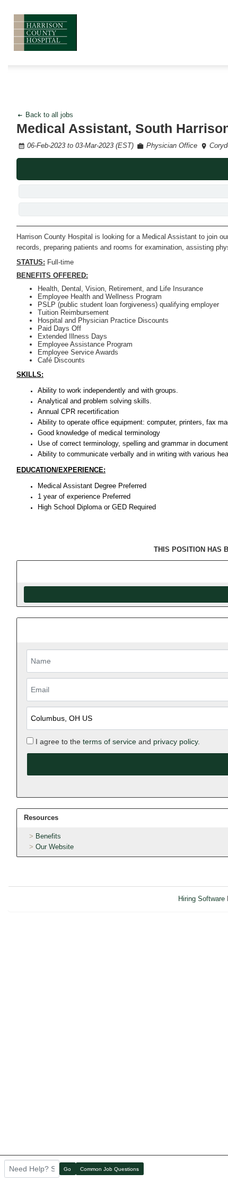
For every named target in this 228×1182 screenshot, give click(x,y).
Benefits (48, 836)
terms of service (109, 741)
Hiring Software (201, 899)
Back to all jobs (48, 115)
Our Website (55, 847)
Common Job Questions (109, 1169)
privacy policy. (176, 741)
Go (67, 1169)
